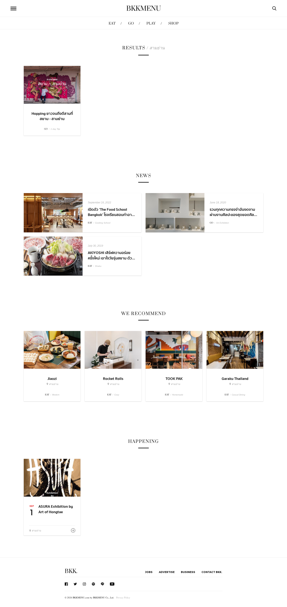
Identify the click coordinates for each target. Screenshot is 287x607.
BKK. (71, 571)
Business (188, 571)
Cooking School (102, 223)
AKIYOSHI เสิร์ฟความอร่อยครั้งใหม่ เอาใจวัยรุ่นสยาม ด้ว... (111, 255)
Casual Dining (238, 395)
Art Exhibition (222, 223)
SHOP (173, 23)
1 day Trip (55, 129)
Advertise (167, 571)
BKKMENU (143, 8)
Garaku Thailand (235, 379)
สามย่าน (53, 384)
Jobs (149, 571)
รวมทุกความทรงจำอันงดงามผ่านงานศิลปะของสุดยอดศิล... (233, 212)
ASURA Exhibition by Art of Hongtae (55, 509)
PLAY (151, 23)
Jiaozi (52, 379)
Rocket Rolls (113, 379)
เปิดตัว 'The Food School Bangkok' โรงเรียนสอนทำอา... (111, 212)
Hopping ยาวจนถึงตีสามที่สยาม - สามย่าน (52, 116)
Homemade (177, 395)
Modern (55, 395)
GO (131, 23)
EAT (112, 23)
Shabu (98, 266)
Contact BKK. (211, 571)
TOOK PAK (174, 379)
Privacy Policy (123, 597)
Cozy (116, 395)
